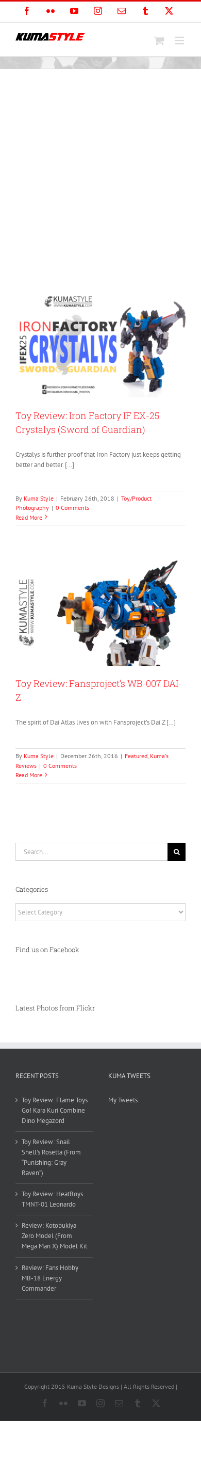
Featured (136, 756)
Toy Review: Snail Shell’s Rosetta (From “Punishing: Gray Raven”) (51, 1157)
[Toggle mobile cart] (159, 40)
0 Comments (72, 507)
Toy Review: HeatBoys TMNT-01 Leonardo (52, 1199)
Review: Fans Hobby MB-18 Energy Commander (50, 1278)
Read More (28, 517)
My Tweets (123, 1100)
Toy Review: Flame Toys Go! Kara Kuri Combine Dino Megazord (55, 1110)
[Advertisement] (100, 175)
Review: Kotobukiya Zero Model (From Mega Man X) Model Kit (54, 1235)
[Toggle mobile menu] (180, 40)
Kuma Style (39, 498)
